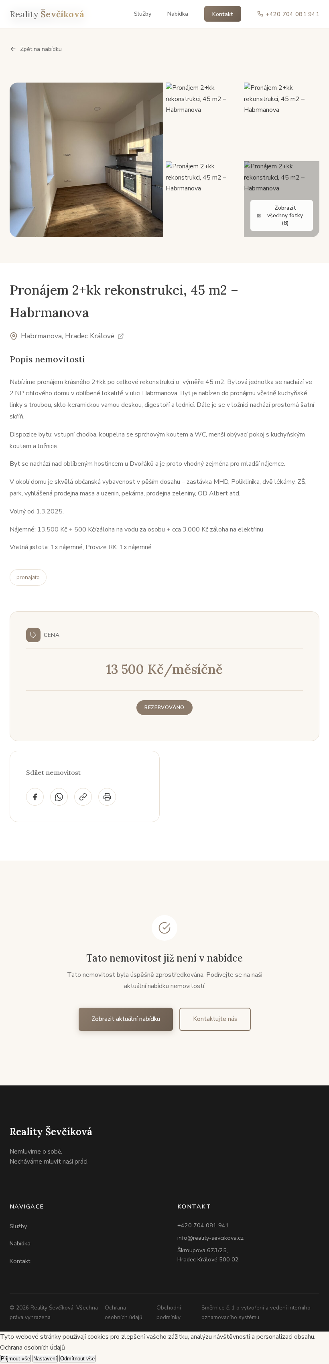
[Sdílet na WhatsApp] (59, 797)
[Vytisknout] (107, 797)
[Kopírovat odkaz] (83, 797)
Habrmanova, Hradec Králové (67, 336)
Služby (142, 14)
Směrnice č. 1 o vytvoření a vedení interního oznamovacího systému (256, 1312)
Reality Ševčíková (51, 1132)
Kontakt (222, 14)
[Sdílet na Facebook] (35, 797)
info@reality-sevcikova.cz (210, 1238)
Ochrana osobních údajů (123, 1312)
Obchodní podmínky (168, 1312)
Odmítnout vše (77, 1359)
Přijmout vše (15, 1359)
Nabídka (177, 14)
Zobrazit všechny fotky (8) (285, 215)
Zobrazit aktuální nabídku (125, 1019)
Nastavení (45, 1359)
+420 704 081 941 (203, 1225)
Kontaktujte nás (215, 1019)
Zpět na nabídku (41, 49)
